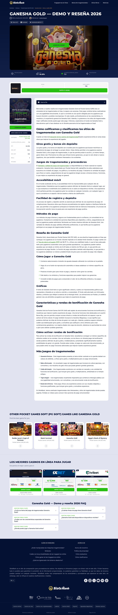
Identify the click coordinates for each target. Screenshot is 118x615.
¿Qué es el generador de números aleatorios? (48, 560)
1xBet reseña (59, 492)
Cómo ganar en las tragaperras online (47, 557)
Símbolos (48, 551)
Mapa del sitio (92, 612)
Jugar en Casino (59, 45)
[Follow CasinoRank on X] (94, 580)
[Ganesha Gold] (72, 435)
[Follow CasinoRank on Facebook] (86, 580)
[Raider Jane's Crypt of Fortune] (20, 435)
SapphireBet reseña (26, 492)
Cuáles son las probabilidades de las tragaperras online (48, 554)
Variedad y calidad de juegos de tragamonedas (53, 166)
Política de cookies (50, 612)
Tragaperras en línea (61, 3)
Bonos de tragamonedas (80, 3)
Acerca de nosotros (81, 548)
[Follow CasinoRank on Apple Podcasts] (106, 580)
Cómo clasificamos (81, 557)
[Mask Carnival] (46, 435)
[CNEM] (58, 597)
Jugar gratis (59, 50)
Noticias (105, 3)
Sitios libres (95, 3)
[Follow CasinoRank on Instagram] (90, 580)
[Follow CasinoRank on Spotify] (102, 580)
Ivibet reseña (92, 492)
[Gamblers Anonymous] (79, 597)
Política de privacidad (81, 551)
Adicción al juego (72, 612)
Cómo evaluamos (81, 554)
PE (11, 580)
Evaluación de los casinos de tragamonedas (63, 137)
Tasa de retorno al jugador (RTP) (49, 242)
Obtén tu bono (64, 90)
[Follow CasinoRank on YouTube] (98, 580)
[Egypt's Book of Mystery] (97, 435)
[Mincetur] (31, 597)
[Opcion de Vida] (44, 597)
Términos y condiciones (27, 612)
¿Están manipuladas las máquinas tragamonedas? (47, 548)
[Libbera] (69, 597)
